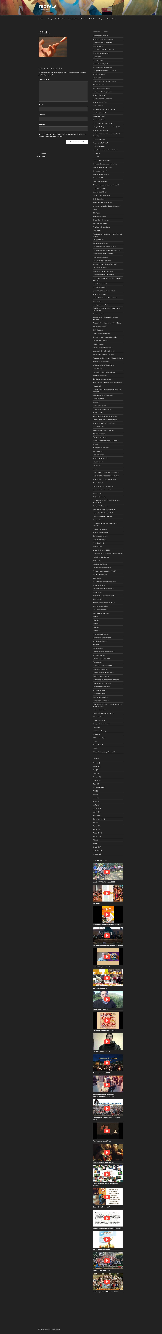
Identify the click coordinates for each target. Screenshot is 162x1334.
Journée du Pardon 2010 (100, 458)
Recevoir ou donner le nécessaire (103, 50)
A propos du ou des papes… (101, 361)
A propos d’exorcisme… (100, 294)
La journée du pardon (99, 585)
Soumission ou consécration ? (102, 202)
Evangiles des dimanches (56, 19)
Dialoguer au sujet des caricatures (103, 651)
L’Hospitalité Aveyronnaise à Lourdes (104, 71)
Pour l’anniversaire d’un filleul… (102, 683)
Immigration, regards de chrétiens (103, 595)
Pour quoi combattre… (100, 216)
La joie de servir (98, 60)
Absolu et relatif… (98, 483)
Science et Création (99, 427)
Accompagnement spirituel (101, 448)
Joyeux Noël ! (97, 560)
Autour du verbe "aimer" (100, 143)
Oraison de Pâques (99, 146)
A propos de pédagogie (100, 669)
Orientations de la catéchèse (102, 567)
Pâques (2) (96, 623)
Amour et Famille (98, 745)
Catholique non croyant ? (100, 340)
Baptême (96, 766)
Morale (95, 812)
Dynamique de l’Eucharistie (101, 686)
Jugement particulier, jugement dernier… (105, 416)
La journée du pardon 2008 (101, 550)
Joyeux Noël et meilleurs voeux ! (103, 665)
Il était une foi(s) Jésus (100, 564)
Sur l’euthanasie (98, 330)
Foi (94, 791)
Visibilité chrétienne (99, 655)
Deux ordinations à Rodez (101, 613)
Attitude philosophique (100, 223)
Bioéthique (96, 734)
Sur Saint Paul (97, 493)
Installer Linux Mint (99, 116)
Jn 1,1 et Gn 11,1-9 (98, 412)
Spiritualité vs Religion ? (100, 64)
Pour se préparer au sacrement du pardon (106, 679)
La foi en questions (99, 139)
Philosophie (96, 833)
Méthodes (91, 19)
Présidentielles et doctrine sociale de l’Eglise (107, 323)
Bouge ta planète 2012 (100, 326)
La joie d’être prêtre (99, 188)
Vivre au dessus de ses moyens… (103, 430)
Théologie (96, 850)
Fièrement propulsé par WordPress (49, 1329)
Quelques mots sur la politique (102, 92)
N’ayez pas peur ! (98, 46)
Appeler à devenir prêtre (100, 257)
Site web (42, 124)
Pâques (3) (96, 627)
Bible (94, 770)
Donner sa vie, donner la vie (101, 195)
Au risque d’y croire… (99, 497)
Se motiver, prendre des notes (102, 99)
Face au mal (96, 465)
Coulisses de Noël (98, 398)
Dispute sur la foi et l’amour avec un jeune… (106, 472)
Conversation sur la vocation (102, 637)
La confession (97, 592)
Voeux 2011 (96, 402)
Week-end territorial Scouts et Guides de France (108, 358)
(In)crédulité (96, 644)
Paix (94, 822)
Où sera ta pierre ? (98, 717)
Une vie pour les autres (100, 574)
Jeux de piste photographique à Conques (105, 440)
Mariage (95, 805)
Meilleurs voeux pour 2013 (101, 267)
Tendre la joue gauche (100, 406)
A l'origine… (96, 444)
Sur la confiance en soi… (100, 609)
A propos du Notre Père (100, 506)
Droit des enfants (98, 648)
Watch (107, 872)
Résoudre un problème (100, 102)
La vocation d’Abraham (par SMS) (103, 513)
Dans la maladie (98, 78)
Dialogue (96, 777)
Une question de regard (100, 641)
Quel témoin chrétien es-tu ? (102, 490)
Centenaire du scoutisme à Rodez (103, 588)
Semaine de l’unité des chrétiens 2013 (105, 264)
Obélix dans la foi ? (98, 239)
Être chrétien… (97, 662)
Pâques (95, 616)
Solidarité (96, 847)
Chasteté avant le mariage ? (102, 333)
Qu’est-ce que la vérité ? (100, 181)
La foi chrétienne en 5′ (100, 284)
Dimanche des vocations (100, 53)
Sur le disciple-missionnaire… (102, 88)
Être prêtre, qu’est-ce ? (100, 437)
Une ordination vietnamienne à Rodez (104, 581)
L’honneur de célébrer (99, 192)
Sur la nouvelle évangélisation (102, 260)
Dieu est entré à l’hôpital (100, 697)
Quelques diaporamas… (100, 536)
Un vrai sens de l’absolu (100, 171)
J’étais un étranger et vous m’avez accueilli (106, 185)
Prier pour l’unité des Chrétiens (102, 516)
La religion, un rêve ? (99, 113)
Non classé (96, 815)
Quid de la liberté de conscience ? (103, 713)
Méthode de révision (99, 74)
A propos (41, 19)
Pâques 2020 (97, 57)
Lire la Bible (96, 153)
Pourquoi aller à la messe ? (101, 724)
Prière (95, 840)
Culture (95, 773)
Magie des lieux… (98, 462)
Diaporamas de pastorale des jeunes (104, 81)
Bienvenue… (97, 578)
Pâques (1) (96, 620)
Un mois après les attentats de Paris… (105, 164)
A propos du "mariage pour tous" (103, 271)
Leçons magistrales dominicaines (103, 274)
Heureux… (96, 748)
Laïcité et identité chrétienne (102, 160)
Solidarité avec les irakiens (101, 220)
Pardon (95, 829)
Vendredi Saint (97, 546)
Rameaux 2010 (97, 451)
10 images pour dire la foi (100, 305)
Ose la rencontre (98, 314)
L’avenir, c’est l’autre (99, 694)
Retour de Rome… (98, 520)
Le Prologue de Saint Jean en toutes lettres (106, 250)
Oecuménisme (97, 819)
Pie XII (95, 741)
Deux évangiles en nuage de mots (103, 123)
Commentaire (44, 79)
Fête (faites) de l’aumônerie (101, 227)
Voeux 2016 (96, 157)
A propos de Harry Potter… (101, 557)
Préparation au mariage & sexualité (104, 752)
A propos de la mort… (99, 434)
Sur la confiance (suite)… (100, 606)
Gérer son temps (98, 106)
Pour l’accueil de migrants (101, 174)
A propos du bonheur (99, 85)
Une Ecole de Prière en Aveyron (102, 67)
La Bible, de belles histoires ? (102, 409)
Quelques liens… (98, 469)
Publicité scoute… (98, 344)
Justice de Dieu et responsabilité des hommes (107, 382)
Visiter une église (98, 455)
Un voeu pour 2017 (98, 120)
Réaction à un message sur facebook (104, 479)
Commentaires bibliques (76, 19)
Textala (48, 6)
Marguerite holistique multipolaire (103, 39)
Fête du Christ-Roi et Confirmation (103, 673)
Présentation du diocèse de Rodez (103, 354)
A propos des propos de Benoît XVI (104, 602)
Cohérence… (97, 727)
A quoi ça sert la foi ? (99, 95)
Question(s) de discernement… (102, 379)
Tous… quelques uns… (100, 539)
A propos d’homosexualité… (101, 532)
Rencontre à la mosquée (100, 130)
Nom (41, 105)
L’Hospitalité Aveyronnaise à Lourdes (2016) (106, 127)
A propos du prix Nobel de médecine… (104, 423)
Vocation (96, 854)
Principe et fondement (100, 375)
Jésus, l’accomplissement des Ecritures (105, 150)
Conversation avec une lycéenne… (103, 486)
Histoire (95, 794)
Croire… (95, 209)
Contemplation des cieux (101, 701)
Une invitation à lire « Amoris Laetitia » (104, 109)
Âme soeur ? (97, 386)
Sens (94, 843)
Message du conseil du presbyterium (104, 509)
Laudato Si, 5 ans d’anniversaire (102, 42)
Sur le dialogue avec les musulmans (104, 291)
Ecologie (95, 780)
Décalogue (96, 213)
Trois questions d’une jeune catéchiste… (105, 419)
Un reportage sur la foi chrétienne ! (103, 365)
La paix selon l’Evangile (100, 731)
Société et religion (98, 199)
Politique (95, 836)
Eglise (95, 784)
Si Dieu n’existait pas (99, 738)
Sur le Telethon (97, 599)
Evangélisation (97, 787)
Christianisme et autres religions (103, 395)
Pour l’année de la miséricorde (102, 167)
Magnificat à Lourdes (99, 690)
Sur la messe (97, 301)
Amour (95, 763)
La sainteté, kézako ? (99, 287)
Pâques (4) (96, 630)
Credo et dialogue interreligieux (103, 347)
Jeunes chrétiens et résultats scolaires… (105, 298)
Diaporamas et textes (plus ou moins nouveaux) (108, 553)
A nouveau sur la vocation (101, 634)
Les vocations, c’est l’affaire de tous (104, 246)
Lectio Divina (97, 230)
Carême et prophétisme (100, 243)
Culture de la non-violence (101, 676)
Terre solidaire (97, 368)
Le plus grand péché (99, 720)
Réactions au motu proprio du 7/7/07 (104, 571)
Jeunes (95, 801)
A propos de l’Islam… (99, 178)
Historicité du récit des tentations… (104, 372)
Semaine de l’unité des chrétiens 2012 (105, 337)
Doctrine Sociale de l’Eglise (101, 658)
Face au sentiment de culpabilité (103, 253)
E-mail (42, 115)
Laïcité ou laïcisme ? (99, 710)
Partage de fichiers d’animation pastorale (106, 476)
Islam (94, 798)
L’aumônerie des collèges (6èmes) (103, 351)
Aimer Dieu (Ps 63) (98, 543)
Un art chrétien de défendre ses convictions (106, 206)
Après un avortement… (100, 529)
